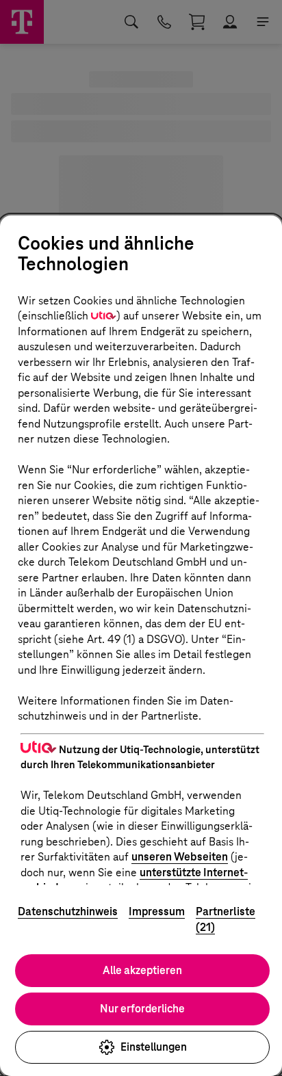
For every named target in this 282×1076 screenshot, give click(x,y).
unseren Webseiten (179, 857)
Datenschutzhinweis (68, 911)
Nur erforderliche (142, 1008)
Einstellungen (153, 1047)
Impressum (157, 911)
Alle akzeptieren (142, 970)
